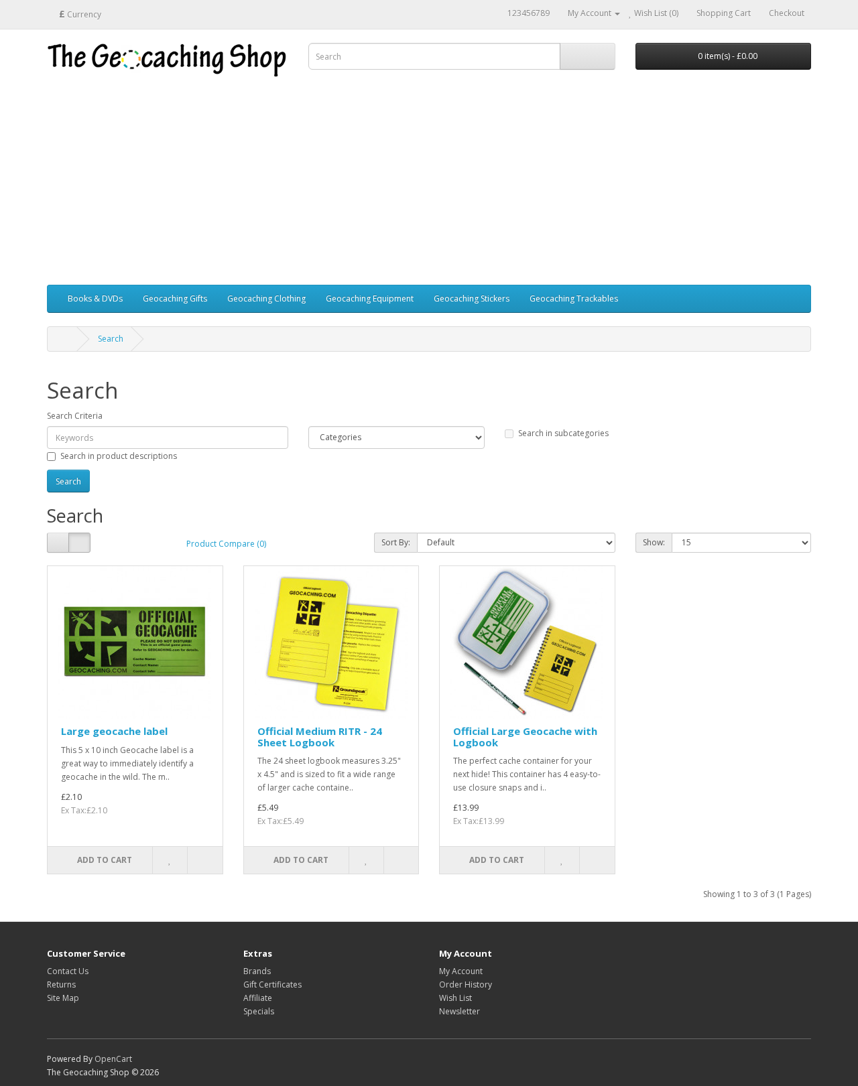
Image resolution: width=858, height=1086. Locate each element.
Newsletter (459, 1011)
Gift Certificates (272, 984)
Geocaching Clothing (266, 298)
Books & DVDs (95, 298)
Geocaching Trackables (574, 298)
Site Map (63, 998)
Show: (654, 542)
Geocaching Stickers (471, 298)
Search (110, 338)
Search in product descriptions (118, 456)
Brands (257, 971)
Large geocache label (114, 731)
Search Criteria (75, 415)
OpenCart (113, 1059)
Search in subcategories (563, 433)
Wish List (455, 998)
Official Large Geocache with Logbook (525, 736)
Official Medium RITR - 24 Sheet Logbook (319, 736)
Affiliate (257, 998)
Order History (465, 984)
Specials (258, 1011)
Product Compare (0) (226, 543)
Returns (61, 984)
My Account (461, 971)
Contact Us (67, 971)
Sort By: (395, 542)
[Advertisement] (429, 184)
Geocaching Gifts (175, 298)
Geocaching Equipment (370, 298)
